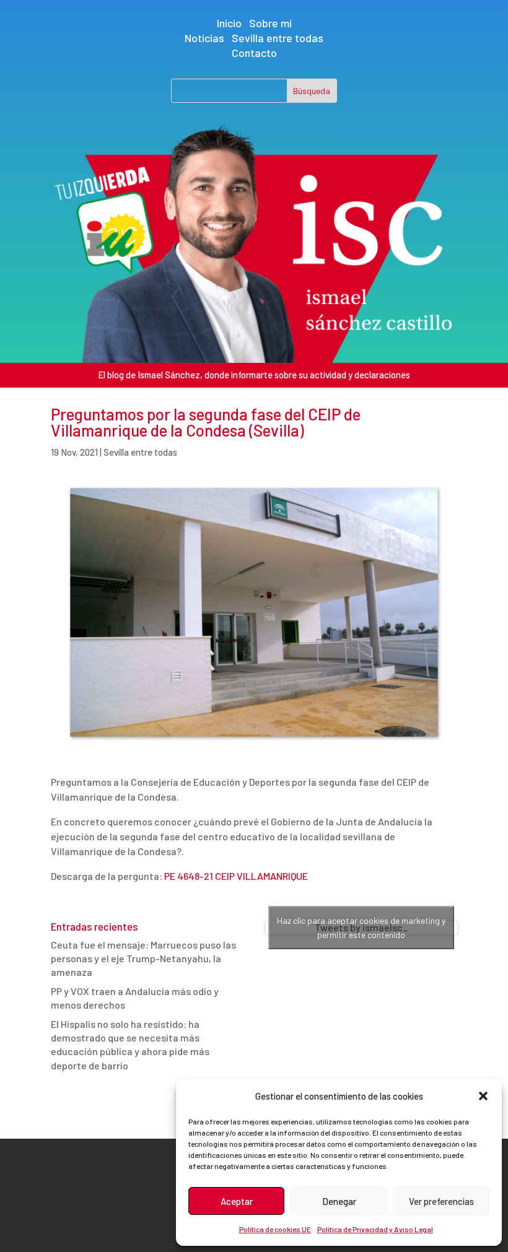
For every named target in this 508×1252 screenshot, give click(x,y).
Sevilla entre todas (277, 38)
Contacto (254, 52)
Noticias (204, 38)
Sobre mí (270, 23)
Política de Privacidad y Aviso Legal (375, 1229)
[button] (483, 1096)
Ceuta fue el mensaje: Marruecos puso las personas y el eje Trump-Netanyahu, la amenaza (143, 958)
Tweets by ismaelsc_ (361, 927)
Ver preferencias (441, 1201)
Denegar (339, 1201)
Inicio (229, 23)
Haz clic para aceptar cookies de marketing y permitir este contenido (361, 927)
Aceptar (237, 1201)
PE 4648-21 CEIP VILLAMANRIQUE (236, 876)
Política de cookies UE (275, 1229)
